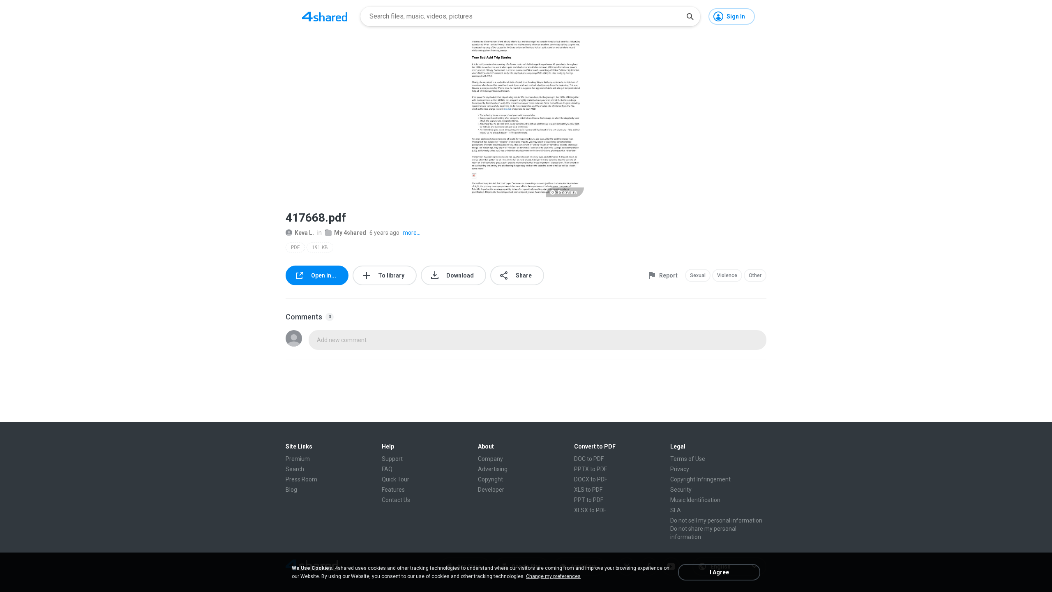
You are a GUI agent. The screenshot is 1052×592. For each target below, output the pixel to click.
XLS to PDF (588, 489)
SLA (675, 510)
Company (490, 459)
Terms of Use (687, 459)
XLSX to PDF (590, 510)
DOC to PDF (589, 459)
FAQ (387, 469)
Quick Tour (395, 479)
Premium (298, 459)
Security (681, 489)
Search (295, 469)
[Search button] (690, 16)
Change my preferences (553, 576)
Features (393, 489)
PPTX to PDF (590, 469)
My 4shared (350, 232)
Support (392, 459)
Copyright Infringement (700, 479)
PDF (295, 247)
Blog (291, 489)
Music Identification (695, 500)
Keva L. (304, 232)
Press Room (301, 479)
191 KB (320, 247)
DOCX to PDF (590, 479)
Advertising (493, 469)
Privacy (679, 469)
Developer (491, 489)
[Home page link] (324, 16)
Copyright (490, 479)
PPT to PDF (588, 500)
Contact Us (396, 500)
